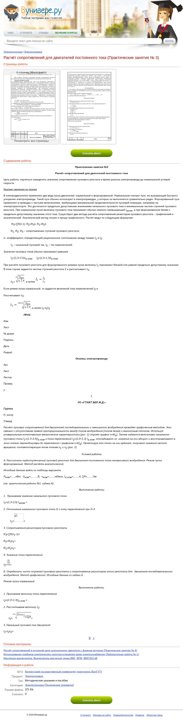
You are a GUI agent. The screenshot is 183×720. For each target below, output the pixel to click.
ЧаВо (10, 33)
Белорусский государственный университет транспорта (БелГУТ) (63, 671)
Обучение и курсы (66, 33)
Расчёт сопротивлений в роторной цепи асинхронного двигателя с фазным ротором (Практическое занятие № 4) (70, 650)
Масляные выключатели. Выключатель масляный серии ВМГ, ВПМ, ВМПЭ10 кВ (50, 658)
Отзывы (43, 33)
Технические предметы (59, 685)
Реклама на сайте (102, 715)
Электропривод (33, 51)
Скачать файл (91, 153)
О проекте (26, 33)
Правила (139, 715)
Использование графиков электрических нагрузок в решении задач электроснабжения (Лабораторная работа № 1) (71, 654)
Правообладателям (123, 715)
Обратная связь (154, 715)
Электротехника (13, 51)
